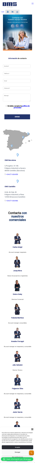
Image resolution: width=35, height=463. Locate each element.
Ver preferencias (17, 457)
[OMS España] (9, 5)
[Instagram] (17, 12)
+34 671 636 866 (12, 201)
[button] (32, 429)
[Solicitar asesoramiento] (31, 452)
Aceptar (17, 447)
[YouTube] (7, 12)
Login (2, 11)
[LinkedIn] (12, 12)
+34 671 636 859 (12, 174)
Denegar (17, 452)
